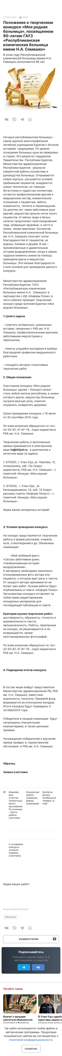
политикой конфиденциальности (30, 1039)
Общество (10, 916)
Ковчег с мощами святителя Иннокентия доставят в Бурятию (17, 1020)
